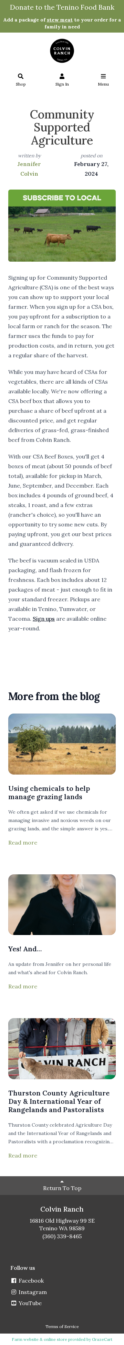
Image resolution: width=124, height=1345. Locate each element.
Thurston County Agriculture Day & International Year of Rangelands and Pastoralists (59, 1101)
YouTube (29, 1303)
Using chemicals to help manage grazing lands (49, 792)
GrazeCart (102, 1339)
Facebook (30, 1280)
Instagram (32, 1292)
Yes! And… (25, 948)
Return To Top (62, 1188)
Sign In (62, 84)
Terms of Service (62, 1326)
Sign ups (44, 618)
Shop (21, 84)
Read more (22, 842)
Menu (103, 84)
